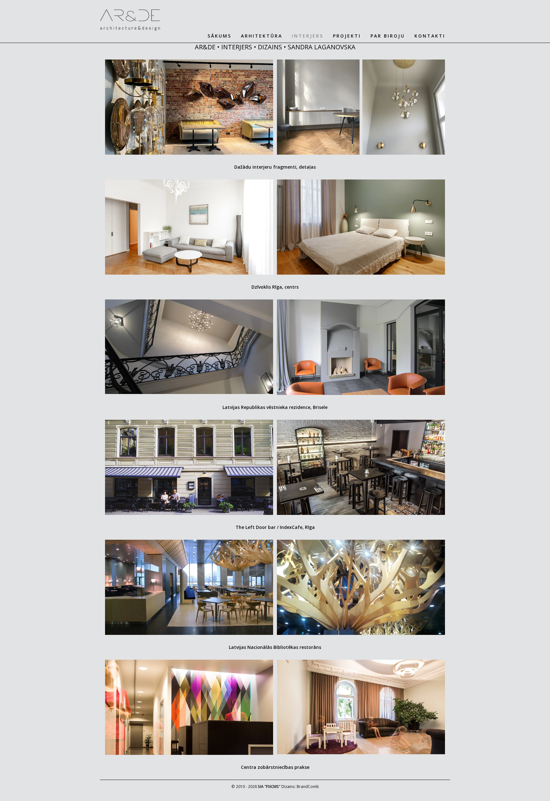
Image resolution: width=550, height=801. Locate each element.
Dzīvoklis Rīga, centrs (275, 287)
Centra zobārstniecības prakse (275, 767)
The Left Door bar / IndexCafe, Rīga (275, 527)
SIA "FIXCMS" (269, 786)
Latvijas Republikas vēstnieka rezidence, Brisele (275, 407)
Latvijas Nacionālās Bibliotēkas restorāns (275, 647)
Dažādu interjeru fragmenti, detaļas (275, 167)
